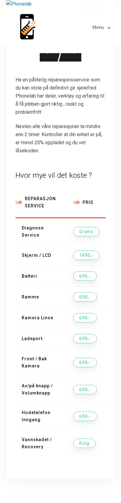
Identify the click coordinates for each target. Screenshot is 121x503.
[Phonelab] (26, 27)
